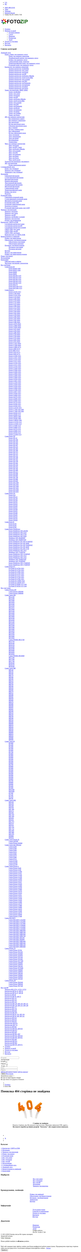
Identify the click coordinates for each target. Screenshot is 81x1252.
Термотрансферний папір (13, 190)
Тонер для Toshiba (15, 113)
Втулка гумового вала (16, 129)
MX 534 (11, 827)
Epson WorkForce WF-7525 (17, 557)
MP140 (11, 670)
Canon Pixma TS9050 (16, 977)
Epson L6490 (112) (15, 427)
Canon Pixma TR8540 (16, 984)
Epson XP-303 (13, 449)
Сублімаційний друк (8, 167)
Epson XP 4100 (14, 490)
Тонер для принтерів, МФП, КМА (16, 90)
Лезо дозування (14, 135)
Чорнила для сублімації (12, 170)
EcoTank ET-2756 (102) (16, 574)
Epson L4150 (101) (15, 292)
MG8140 (11, 663)
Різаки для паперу (7, 256)
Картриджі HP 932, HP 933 (14, 1029)
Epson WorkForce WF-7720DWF (19, 563)
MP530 (11, 716)
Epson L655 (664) (14, 342)
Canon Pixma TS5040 (16, 954)
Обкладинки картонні (16, 243)
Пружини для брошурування (14, 245)
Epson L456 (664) (14, 331)
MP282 (11, 697)
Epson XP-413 (13, 472)
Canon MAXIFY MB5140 (17, 945)
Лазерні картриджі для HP (17, 74)
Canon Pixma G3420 (15, 900)
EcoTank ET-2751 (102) (16, 575)
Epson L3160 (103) (15, 368)
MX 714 (11, 829)
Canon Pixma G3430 (15, 898)
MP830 (11, 736)
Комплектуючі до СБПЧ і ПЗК (15, 235)
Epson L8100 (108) (15, 418)
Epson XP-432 (13, 466)
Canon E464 (13, 854)
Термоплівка (13, 142)
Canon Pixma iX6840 (15, 843)
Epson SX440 (13, 513)
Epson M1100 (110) (15, 276)
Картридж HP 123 (11, 1002)
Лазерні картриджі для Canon (18, 70)
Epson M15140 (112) (15, 286)
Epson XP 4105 (14, 491)
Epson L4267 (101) (15, 392)
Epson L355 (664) (14, 309)
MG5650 (11, 638)
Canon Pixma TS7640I (16, 968)
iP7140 (11, 795)
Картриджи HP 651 (11, 1023)
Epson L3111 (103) (15, 361)
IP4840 (11, 782)
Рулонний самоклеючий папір (15, 204)
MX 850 (11, 830)
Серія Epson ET (10, 566)
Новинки (12, 36)
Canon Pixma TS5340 (16, 959)
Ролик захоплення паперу (17, 165)
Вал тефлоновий (14, 131)
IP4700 (11, 781)
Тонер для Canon (14, 94)
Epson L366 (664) (14, 317)
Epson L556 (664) (14, 334)
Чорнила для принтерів (8, 210)
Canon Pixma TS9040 (16, 975)
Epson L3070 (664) (15, 324)
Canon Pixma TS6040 (16, 963)
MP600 (11, 723)
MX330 (11, 804)
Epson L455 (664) (14, 329)
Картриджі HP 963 (11, 1043)
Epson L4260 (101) (15, 395)
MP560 (11, 722)
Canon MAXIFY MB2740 (17, 936)
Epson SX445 (13, 515)
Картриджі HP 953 (11, 1041)
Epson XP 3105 (14, 488)
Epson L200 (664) (14, 299)
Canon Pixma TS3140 (16, 952)
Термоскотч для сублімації (13, 172)
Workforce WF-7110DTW (17, 552)
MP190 (11, 679)
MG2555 (11, 607)
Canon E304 (13, 848)
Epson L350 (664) (14, 315)
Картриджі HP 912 (11, 1030)
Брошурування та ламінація (10, 236)
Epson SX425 (13, 508)
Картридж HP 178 (11, 1009)
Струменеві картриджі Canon (14, 224)
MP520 (11, 715)
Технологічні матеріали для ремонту (17, 161)
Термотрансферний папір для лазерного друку (24, 63)
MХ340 (11, 806)
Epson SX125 (13, 497)
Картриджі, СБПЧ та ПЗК (9, 222)
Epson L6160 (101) (15, 406)
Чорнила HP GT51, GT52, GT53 (15, 989)
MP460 (11, 700)
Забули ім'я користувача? (9, 1072)
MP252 (11, 693)
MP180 (11, 677)
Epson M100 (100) (15, 268)
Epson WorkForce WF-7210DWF (19, 554)
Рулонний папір (6, 195)
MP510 (11, 713)
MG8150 (11, 665)
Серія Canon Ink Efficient (13, 845)
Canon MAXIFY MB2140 (17, 932)
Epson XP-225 (13, 447)
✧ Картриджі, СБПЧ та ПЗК (10, 1148)
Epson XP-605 (13, 475)
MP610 (11, 725)
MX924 (11, 838)
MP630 (11, 729)
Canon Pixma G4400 (15, 907)
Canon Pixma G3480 (15, 905)
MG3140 (11, 611)
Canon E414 (13, 852)
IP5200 (11, 786)
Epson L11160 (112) (15, 434)
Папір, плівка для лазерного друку (16, 54)
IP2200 (11, 759)
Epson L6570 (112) (15, 429)
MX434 (11, 818)
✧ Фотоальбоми (6, 1163)
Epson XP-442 (13, 463)
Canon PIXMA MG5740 (16, 640)
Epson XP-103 (13, 442)
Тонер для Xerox (14, 115)
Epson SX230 (13, 500)
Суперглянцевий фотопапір (14, 177)
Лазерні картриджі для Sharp (18, 86)
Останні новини (14, 32)
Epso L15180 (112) (15, 425)
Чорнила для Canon (11, 213)
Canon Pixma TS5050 (16, 955)
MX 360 (11, 809)
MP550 (11, 720)
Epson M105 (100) (15, 270)
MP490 (11, 706)
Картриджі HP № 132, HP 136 (14, 1014)
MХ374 (11, 811)
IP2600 (11, 763)
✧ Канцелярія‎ (5, 1171)
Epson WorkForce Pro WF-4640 (19, 543)
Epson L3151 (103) (15, 365)
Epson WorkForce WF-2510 (17, 533)
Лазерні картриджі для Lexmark (19, 79)
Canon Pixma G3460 (15, 902)
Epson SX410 (13, 504)
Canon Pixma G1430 (15, 877)
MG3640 (11, 616)
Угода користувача (39, 1209)
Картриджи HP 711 (11, 1025)
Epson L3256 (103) (15, 386)
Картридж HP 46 (10, 995)
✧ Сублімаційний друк (8, 1165)
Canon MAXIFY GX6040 (17, 925)
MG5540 (11, 632)
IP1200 (11, 745)
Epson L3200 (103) (15, 388)
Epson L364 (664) (14, 311)
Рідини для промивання (13, 220)
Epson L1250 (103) (15, 383)
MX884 (11, 836)
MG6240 (11, 647)
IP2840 (11, 766)
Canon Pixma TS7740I (16, 961)
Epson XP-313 (13, 452)
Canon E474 (13, 855)
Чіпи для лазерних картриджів (15, 144)
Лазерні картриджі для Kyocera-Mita (21, 78)
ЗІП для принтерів (11, 163)
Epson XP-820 (13, 481)
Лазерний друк (6, 53)
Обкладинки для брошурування (15, 240)
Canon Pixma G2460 (15, 886)
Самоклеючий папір (11, 188)
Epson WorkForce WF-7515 (17, 556)
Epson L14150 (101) (15, 408)
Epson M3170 (13, 284)
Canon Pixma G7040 (15, 916)
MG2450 (11, 602)
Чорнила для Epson (11, 211)
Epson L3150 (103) (15, 363)
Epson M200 (13, 272)
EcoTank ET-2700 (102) (16, 579)
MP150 (11, 672)
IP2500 (11, 761)
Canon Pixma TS (10, 948)
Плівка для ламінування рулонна (16, 254)
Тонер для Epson (14, 95)
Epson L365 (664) (14, 318)
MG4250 (11, 624)
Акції (10, 40)
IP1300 (11, 747)
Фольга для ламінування (13, 252)
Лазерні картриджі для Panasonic (20, 83)
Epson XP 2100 (14, 483)
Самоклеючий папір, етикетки (19, 61)
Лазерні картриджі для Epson (18, 72)
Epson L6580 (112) (15, 431)
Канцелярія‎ (4, 260)
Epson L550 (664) (14, 336)
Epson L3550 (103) (15, 384)
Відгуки (7, 43)
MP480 (11, 704)
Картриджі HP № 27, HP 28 (14, 993)
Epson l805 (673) (14, 351)
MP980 (11, 738)
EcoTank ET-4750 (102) (16, 568)
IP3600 (11, 772)
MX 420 (11, 816)
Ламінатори (34, 1199)
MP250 (11, 688)
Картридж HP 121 (11, 998)
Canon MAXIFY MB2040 (17, 930)
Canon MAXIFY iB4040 (16, 939)
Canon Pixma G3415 (15, 897)
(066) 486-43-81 (10, 7)
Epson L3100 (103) (15, 356)
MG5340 (11, 627)
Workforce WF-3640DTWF (17, 540)
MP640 (11, 731)
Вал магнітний (14, 122)
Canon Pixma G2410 (15, 880)
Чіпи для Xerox (14, 158)
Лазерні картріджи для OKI (18, 81)
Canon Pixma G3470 (15, 904)
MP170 (11, 675)
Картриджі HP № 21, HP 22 (14, 991)
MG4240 (11, 620)
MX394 (11, 813)
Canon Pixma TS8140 (16, 973)
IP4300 (11, 775)
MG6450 (11, 652)
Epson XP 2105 (14, 484)
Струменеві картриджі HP (13, 226)
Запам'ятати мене (6, 1076)
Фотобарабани (13, 140)
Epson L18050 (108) (15, 420)
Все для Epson (5, 265)
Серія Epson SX (10, 493)
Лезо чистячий (14, 138)
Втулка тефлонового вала (17, 133)
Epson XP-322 (13, 459)
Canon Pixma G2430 (15, 888)
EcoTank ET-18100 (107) (17, 582)
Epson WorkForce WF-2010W (18, 531)
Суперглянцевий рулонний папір (16, 199)
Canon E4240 (13, 863)
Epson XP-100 (13, 440)
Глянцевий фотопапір (12, 176)
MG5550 (11, 634)
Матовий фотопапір (11, 179)
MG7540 (11, 659)
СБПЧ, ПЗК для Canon (12, 229)
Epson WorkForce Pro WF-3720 (19, 549)
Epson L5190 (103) (15, 390)
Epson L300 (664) (14, 306)
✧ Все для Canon (6, 1158)
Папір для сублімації (12, 169)
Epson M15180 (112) (15, 288)
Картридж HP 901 (11, 1027)
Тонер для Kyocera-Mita (16, 101)
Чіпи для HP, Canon (15, 147)
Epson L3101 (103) (15, 358)
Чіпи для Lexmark (15, 151)
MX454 (11, 820)
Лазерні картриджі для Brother (19, 69)
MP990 (11, 739)
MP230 (11, 684)
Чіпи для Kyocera (14, 160)
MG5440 (11, 629)
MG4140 (11, 618)
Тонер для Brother (15, 92)
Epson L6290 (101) (15, 399)
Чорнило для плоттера (12, 218)
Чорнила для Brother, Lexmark (15, 217)
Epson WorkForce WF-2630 (17, 536)
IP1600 (11, 750)
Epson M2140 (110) (15, 281)
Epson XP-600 (13, 474)
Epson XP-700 (13, 477)
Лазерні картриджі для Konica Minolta (21, 76)
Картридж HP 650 (11, 1011)
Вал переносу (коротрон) (17, 120)
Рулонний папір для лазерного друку (21, 65)
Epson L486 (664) (14, 333)
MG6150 (11, 645)
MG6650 (11, 654)
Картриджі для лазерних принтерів (16, 67)
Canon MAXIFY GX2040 (17, 920)
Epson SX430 (13, 509)
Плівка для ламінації (37, 1194)
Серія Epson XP (10, 436)
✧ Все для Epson (6, 1159)
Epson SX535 (13, 518)
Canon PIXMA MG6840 (16, 656)
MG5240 (11, 625)
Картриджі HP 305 (11, 1012)
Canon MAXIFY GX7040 (17, 923)
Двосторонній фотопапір (13, 183)
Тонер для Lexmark (15, 102)
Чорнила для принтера (40, 1186)
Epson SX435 (13, 511)
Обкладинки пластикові (17, 242)
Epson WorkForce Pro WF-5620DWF (21, 545)
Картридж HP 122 (11, 1000)
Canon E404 (13, 850)
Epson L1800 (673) (15, 347)
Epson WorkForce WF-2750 (17, 534)
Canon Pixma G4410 (15, 909)
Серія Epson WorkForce (12, 529)
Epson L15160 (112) (15, 424)
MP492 (11, 709)
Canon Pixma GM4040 (16, 593)
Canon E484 (13, 857)
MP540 (11, 718)
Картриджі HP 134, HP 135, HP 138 (16, 1005)
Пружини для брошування (39, 1198)
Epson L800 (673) (14, 349)
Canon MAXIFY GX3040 (17, 927)
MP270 (11, 691)
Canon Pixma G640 (15, 868)
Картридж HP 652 (11, 1018)
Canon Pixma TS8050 (16, 971)
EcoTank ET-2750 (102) (16, 577)
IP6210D (11, 789)
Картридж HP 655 (11, 1021)
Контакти (8, 45)
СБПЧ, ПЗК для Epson (12, 233)
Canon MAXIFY (10, 918)
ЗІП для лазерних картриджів (14, 117)
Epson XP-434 (13, 465)
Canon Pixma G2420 (15, 884)
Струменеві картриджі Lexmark (15, 227)
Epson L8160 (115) (15, 413)
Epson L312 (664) (14, 308)
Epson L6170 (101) (15, 402)
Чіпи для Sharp (14, 156)
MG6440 (11, 650)
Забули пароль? (23, 1072)
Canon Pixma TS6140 (16, 966)
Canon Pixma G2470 (15, 891)
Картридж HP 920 (11, 1032)
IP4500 (11, 777)
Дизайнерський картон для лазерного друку (23, 58)
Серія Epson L (9, 290)
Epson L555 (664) (14, 338)
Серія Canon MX (10, 800)
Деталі (48, 1248)
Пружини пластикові (16, 247)
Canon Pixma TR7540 (16, 986)
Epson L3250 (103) (15, 379)
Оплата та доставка (11, 41)
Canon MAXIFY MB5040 (17, 946)
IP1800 (11, 754)
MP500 (11, 711)
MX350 (11, 807)
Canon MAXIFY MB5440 (17, 941)
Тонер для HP (13, 97)
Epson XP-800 (13, 479)
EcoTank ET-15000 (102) (17, 581)
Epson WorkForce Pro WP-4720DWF (21, 541)
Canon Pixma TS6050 (16, 964)
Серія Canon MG (10, 595)
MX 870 (11, 834)
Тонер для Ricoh (14, 108)
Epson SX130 (13, 499)
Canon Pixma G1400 (15, 872)
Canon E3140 (13, 864)
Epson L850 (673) (14, 354)
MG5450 (11, 631)
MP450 (11, 698)
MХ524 (11, 825)
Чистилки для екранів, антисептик (16, 263)
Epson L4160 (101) (15, 393)
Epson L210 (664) (14, 301)
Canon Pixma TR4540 (16, 982)
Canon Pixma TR (10, 980)
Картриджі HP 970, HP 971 (14, 1045)
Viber (6, 9)
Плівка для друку (10, 192)
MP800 (11, 732)
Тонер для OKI (14, 104)
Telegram (8, 11)
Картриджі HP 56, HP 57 (13, 996)
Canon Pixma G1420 (15, 875)
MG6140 (11, 643)
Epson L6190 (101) (15, 404)
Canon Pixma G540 (15, 870)
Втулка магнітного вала (17, 124)
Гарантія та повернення (41, 1211)
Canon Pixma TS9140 (16, 979)
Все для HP (4, 988)
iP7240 (11, 793)
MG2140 (11, 597)
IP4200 (11, 773)
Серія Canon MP (10, 668)
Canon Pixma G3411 (15, 895)
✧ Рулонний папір (7, 1156)
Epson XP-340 (13, 458)
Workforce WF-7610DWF (17, 561)
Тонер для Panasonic (15, 106)
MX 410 (11, 814)
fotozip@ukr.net (10, 13)
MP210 (11, 681)
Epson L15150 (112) (15, 422)
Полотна (8, 193)
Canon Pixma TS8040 (16, 970)
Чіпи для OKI (13, 152)
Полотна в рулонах (11, 206)
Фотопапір (4, 174)
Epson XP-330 (13, 461)
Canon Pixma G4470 (15, 913)
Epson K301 (13, 527)
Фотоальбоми (5, 258)
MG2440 (11, 600)
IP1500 (11, 748)
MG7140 (11, 657)
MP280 (11, 695)
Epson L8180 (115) (15, 415)
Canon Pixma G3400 (15, 889)
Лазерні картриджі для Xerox (18, 88)
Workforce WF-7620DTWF (17, 559)
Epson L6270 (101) (15, 397)
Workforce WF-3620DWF (17, 538)
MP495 (11, 707)
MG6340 (11, 648)
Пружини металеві (15, 249)
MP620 (11, 727)
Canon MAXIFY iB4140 (16, 938)
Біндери (7, 251)
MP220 (11, 682)
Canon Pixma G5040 (15, 911)
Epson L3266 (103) (15, 375)
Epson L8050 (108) (15, 417)
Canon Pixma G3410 (15, 893)
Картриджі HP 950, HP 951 (14, 1037)
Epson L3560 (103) (15, 374)
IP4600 (11, 779)
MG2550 (11, 606)
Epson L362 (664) (14, 313)
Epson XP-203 (13, 443)
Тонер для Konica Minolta (17, 99)
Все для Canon (5, 588)
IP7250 (11, 797)
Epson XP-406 (13, 470)
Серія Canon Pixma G (12, 866)
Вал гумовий (13, 127)
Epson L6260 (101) (15, 400)
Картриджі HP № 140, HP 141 (14, 1016)
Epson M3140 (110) (15, 283)
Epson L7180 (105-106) (16, 411)
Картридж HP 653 (11, 1020)
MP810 (11, 734)
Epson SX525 (13, 516)
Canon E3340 (13, 861)
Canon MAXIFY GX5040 (17, 929)
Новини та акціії (10, 31)
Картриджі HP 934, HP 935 (14, 1036)
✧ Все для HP (5, 1161)
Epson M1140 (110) (15, 279)
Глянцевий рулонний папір (14, 197)
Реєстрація (9, 1074)
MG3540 (11, 615)
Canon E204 (13, 847)
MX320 (11, 802)
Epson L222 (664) (14, 304)
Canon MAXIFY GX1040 (17, 921)
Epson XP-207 (13, 445)
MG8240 (11, 666)
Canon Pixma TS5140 (16, 957)
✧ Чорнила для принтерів (9, 1152)
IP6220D (11, 791)
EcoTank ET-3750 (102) (16, 570)
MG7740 (11, 661)
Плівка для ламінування (13, 238)
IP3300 (11, 768)
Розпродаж (12, 38)
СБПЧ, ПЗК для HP (11, 231)
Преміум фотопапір (11, 181)
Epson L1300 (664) (15, 345)
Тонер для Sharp (14, 111)
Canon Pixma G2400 (15, 879)
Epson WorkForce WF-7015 (17, 550)
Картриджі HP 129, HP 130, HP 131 (16, 1004)
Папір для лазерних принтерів (19, 56)
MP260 (11, 690)
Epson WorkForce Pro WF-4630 (19, 547)
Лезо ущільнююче (15, 136)
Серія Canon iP (10, 741)
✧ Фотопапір (5, 1150)
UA (6, 2)
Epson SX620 (13, 520)
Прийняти (4, 1250)
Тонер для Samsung (15, 110)
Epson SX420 (13, 506)
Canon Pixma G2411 (15, 882)
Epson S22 (12, 495)
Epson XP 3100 (14, 486)
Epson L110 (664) (14, 297)
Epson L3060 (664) (15, 326)
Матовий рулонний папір (13, 201)
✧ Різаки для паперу (8, 1154)
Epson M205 (13, 274)
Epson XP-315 (13, 454)
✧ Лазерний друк (7, 1167)
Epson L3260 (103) (15, 377)
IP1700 (11, 752)
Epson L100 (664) (14, 293)
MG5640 (11, 636)
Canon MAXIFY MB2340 (17, 934)
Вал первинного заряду (16, 119)
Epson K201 (13, 525)
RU (6, 4)
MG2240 (11, 599)
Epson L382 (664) (14, 320)
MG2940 (11, 609)
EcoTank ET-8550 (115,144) (18, 586)
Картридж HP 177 (11, 1007)
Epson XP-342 (13, 468)
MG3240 (11, 613)
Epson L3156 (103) (15, 367)
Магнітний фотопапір (12, 186)
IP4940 (11, 784)
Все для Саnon (38, 1179)
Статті (11, 34)
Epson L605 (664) (14, 340)
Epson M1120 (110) (15, 277)
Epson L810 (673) (14, 352)
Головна (7, 29)
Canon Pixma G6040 (15, 914)
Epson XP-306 (13, 450)
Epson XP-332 (13, 456)
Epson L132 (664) (14, 302)
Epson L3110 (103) (15, 359)
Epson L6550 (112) (15, 433)
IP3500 (11, 770)
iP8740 (11, 798)
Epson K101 (13, 524)
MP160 (11, 673)
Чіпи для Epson (14, 145)
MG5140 (11, 622)
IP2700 (11, 764)
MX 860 (11, 832)
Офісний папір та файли (13, 261)
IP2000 (11, 757)
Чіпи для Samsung (15, 154)
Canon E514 (13, 859)
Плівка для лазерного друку (18, 60)
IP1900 (11, 756)
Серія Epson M (10, 267)
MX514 (11, 823)
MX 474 (11, 822)
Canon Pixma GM (10, 590)
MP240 (11, 686)
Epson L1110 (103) (15, 295)
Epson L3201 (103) (15, 381)
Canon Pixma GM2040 (16, 591)
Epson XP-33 (13, 438)
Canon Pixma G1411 (15, 873)
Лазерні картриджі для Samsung (19, 85)
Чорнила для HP (10, 215)
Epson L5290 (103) (15, 372)
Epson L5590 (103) (15, 370)
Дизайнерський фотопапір (14, 185)
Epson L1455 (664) (15, 343)
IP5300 (11, 788)
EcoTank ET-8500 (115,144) (18, 584)
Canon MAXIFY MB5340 (17, 943)
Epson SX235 (13, 502)
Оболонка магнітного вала (18, 126)
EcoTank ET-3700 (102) (16, 572)
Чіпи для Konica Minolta (17, 149)
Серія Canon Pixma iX (12, 839)
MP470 (11, 702)
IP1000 (11, 743)
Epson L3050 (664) (15, 327)
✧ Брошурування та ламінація (11, 1169)
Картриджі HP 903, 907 (12, 1034)
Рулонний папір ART (12, 202)
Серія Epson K (9, 522)
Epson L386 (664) (14, 322)
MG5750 (11, 641)
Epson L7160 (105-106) (16, 409)
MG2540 (11, 604)
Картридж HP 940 (11, 1039)
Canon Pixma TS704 (15, 950)
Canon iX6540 (13, 841)
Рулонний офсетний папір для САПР (17, 208)
